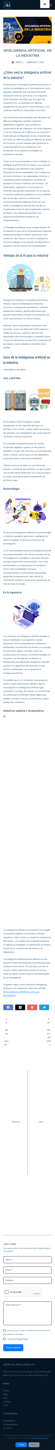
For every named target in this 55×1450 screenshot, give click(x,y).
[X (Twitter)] (20, 1007)
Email (8, 1270)
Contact (7, 1401)
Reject (34, 1444)
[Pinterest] (32, 1007)
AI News (7, 1428)
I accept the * (18, 1339)
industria (7, 91)
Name (9, 1259)
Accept (21, 1444)
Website (9, 1280)
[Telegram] (44, 1007)
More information (40, 1438)
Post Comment (13, 1347)
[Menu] (50, 5)
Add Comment (13, 1305)
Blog (5, 1394)
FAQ (5, 1405)
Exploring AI (9, 1420)
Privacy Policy (22, 1339)
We (5, 1398)
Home (6, 1390)
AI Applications (10, 1424)
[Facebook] (8, 1007)
